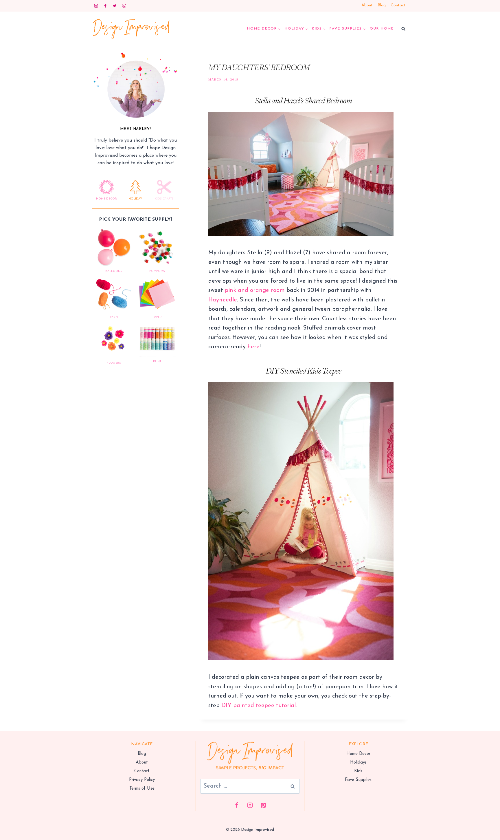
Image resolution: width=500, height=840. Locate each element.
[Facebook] (105, 6)
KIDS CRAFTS (164, 198)
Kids (358, 771)
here (253, 347)
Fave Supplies (358, 780)
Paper (157, 317)
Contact (398, 5)
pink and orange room (255, 290)
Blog (382, 5)
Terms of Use (142, 788)
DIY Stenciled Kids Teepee (303, 371)
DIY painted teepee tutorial (258, 706)
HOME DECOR (106, 198)
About (367, 5)
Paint (157, 361)
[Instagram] (96, 6)
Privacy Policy (142, 780)
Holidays (358, 762)
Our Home (382, 28)
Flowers (114, 363)
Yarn (114, 317)
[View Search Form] (403, 29)
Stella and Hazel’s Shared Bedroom (303, 101)
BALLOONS (113, 271)
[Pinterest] (124, 6)
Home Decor (358, 754)
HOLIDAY (135, 198)
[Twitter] (115, 6)
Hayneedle (222, 300)
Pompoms (157, 271)
